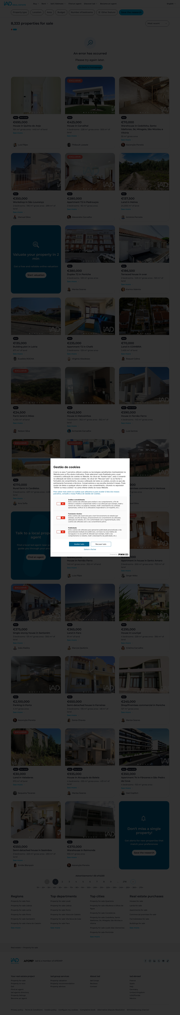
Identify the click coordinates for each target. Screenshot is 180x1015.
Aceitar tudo (79, 544)
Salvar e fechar (90, 549)
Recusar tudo (101, 544)
